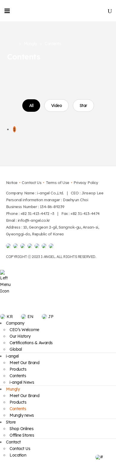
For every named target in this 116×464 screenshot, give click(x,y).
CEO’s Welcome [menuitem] (24, 329)
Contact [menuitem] (13, 442)
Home (11, 44)
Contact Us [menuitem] (20, 448)
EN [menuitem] (30, 316)
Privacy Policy (85, 182)
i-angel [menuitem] (12, 356)
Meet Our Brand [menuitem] (24, 362)
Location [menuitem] (18, 455)
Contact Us (31, 182)
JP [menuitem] (50, 316)
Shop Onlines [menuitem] (21, 428)
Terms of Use (57, 182)
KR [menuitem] (9, 316)
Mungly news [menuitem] (22, 415)
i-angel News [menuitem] (22, 382)
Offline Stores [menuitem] (22, 435)
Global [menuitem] (16, 349)
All (31, 105)
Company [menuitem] (15, 323)
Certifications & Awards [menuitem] (31, 342)
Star (83, 105)
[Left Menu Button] (6, 291)
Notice (12, 182)
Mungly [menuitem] (13, 389)
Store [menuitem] (11, 422)
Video (56, 105)
